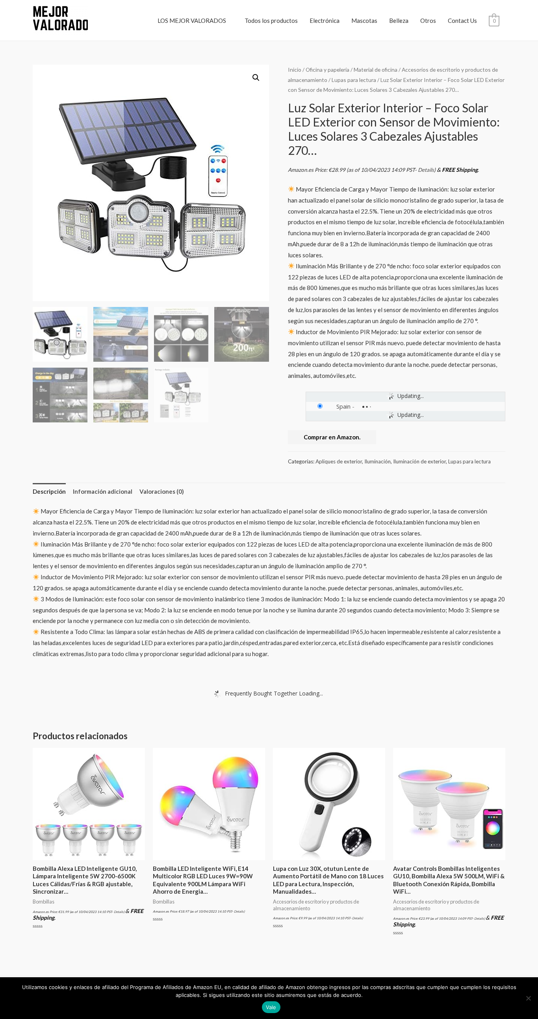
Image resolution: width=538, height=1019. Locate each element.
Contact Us (462, 20)
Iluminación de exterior (419, 461)
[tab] (49, 491)
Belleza (398, 20)
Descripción (49, 491)
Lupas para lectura (354, 79)
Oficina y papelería (327, 69)
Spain (343, 406)
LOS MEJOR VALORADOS (192, 20)
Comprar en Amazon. (332, 437)
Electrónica (324, 20)
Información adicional (102, 491)
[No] (528, 998)
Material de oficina (375, 69)
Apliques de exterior (338, 461)
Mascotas (364, 20)
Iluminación (377, 461)
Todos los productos (271, 20)
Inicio (294, 69)
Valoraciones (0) (161, 491)
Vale (271, 1007)
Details (426, 170)
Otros (428, 20)
